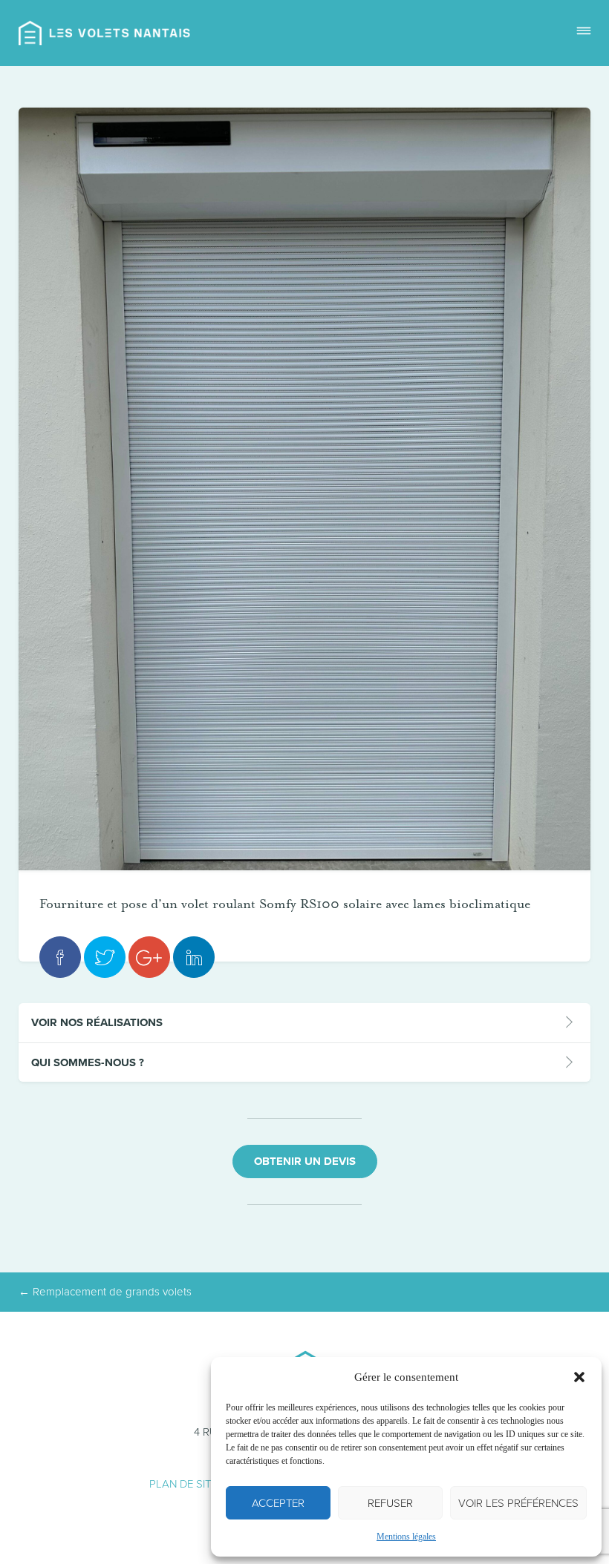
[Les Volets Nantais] (105, 33)
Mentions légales (406, 1536)
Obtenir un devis (305, 1161)
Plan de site (183, 1484)
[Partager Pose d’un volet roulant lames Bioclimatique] (60, 957)
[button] (579, 1377)
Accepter (278, 1503)
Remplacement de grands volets (105, 1291)
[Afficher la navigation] (583, 33)
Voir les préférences (518, 1503)
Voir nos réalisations (97, 1022)
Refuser (390, 1503)
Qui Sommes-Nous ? (87, 1062)
